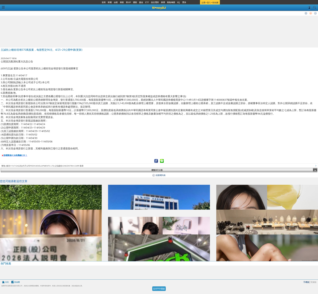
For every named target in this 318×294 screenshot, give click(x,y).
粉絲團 (17, 282)
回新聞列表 (161, 175)
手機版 (306, 282)
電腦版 (314, 282)
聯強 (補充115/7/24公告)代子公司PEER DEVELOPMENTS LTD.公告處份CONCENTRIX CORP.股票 (42, 166)
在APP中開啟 (159, 288)
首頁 (7, 282)
